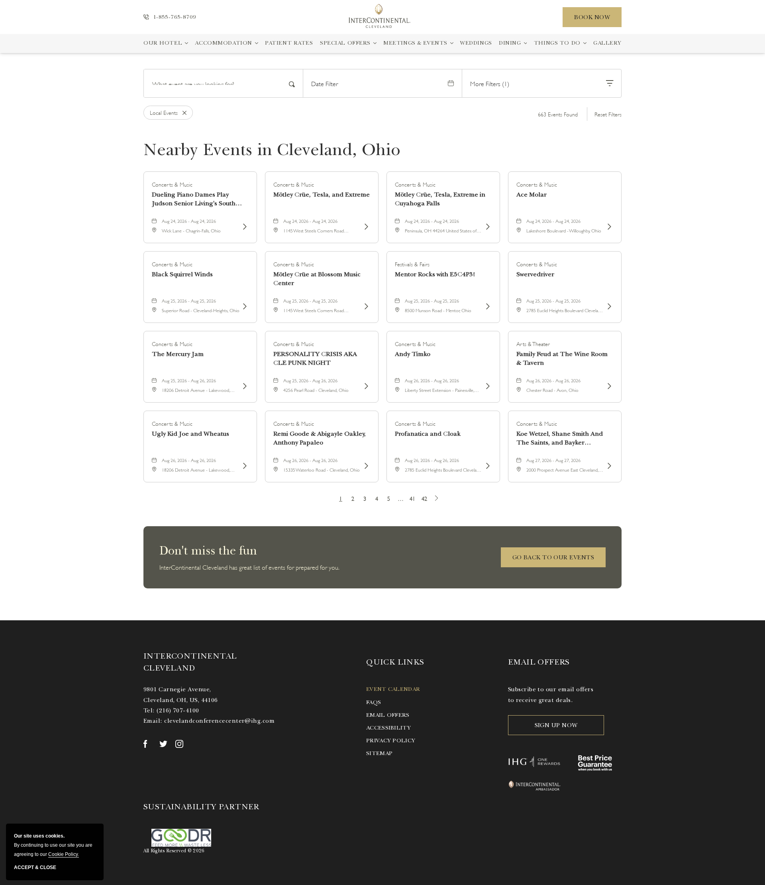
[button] (553, 557)
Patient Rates (289, 42)
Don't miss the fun (208, 550)
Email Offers (387, 715)
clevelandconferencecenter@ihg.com (219, 720)
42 (424, 498)
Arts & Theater (533, 343)
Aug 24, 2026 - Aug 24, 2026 (189, 221)
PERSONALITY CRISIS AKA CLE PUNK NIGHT (315, 358)
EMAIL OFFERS (539, 662)
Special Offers (345, 42)
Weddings (476, 42)
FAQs (373, 702)
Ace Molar (531, 195)
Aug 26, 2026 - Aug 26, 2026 (432, 380)
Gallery (607, 42)
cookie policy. (63, 854)
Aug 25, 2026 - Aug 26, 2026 (189, 380)
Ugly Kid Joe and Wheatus (190, 434)
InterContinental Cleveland (190, 662)
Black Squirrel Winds (182, 274)
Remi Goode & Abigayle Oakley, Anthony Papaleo (319, 438)
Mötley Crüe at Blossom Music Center (317, 278)
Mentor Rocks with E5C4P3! (435, 274)
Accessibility (388, 727)
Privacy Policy (390, 740)
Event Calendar (393, 689)
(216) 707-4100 (178, 710)
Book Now (592, 17)
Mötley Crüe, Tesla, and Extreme (321, 195)
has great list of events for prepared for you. (249, 566)
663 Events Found (558, 113)
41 (412, 498)
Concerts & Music (172, 184)
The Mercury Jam (178, 354)
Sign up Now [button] (556, 725)
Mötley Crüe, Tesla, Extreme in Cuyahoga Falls (440, 199)
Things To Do (557, 42)
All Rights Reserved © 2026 (173, 851)
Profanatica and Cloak (428, 434)
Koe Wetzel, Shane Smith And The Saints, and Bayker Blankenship (559, 438)
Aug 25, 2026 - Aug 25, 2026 (189, 300)
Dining (510, 42)
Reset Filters (608, 113)
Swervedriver (535, 274)
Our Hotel (162, 42)
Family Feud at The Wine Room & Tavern (562, 358)
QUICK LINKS (395, 662)
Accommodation (223, 42)
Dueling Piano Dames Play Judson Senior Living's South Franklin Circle (193, 199)
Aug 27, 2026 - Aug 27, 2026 (553, 460)
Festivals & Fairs (412, 263)
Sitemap (379, 753)
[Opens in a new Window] (147, 744)
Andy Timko (412, 354)
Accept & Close (35, 867)
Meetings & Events (415, 42)
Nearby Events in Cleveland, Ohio (271, 149)
